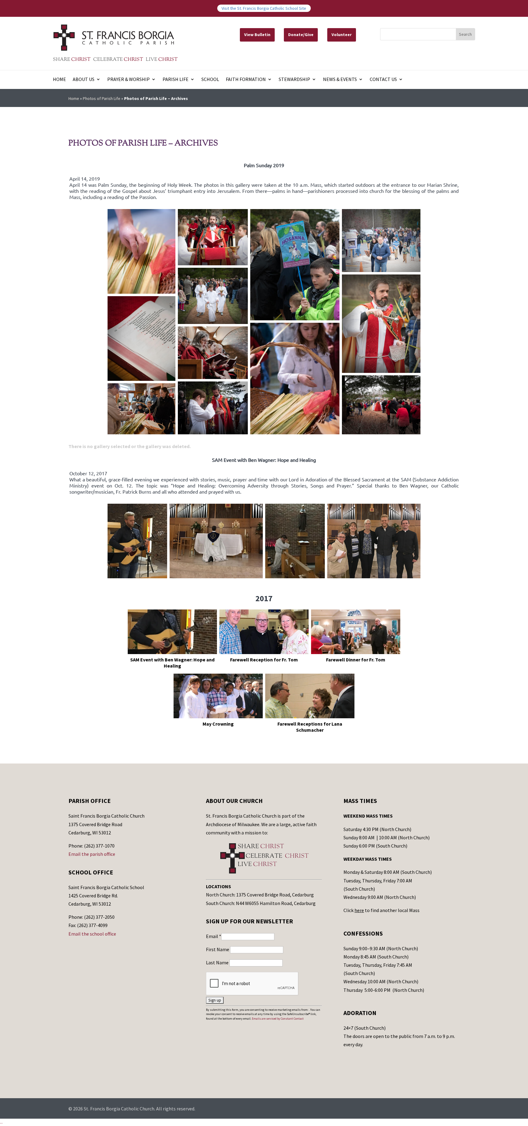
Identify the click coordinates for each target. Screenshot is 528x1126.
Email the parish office (91, 854)
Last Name (217, 962)
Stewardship (294, 79)
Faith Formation (246, 79)
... (1, 1122)
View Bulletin (257, 34)
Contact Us (383, 79)
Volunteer (342, 34)
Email (213, 936)
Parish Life (176, 79)
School (210, 79)
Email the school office (92, 934)
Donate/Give (301, 34)
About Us (83, 79)
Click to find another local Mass (381, 910)
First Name (218, 949)
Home (59, 79)
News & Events (340, 79)
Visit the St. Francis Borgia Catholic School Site (264, 8)
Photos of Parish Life (101, 98)
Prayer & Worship (128, 79)
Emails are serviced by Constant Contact (278, 1019)
